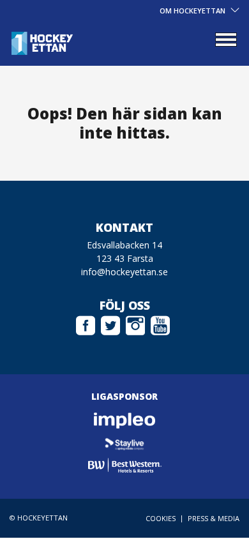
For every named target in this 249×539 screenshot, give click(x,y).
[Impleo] (124, 421)
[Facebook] (85, 323)
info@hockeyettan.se (124, 272)
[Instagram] (135, 323)
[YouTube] (160, 323)
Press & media (213, 518)
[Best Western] (124, 465)
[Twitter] (110, 323)
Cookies (161, 518)
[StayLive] (124, 443)
